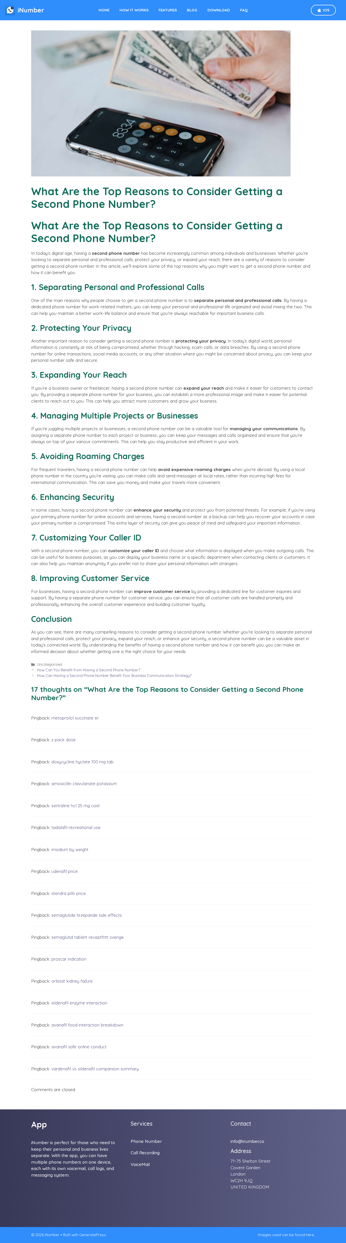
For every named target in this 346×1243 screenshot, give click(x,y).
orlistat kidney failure (72, 981)
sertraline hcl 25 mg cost (75, 805)
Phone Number (146, 1141)
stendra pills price (68, 893)
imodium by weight (69, 849)
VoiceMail (140, 1164)
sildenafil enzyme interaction (79, 1002)
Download (218, 10)
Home (104, 10)
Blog (192, 10)
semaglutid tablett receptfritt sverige (87, 937)
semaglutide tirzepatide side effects (86, 915)
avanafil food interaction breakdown (87, 1025)
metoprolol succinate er (75, 717)
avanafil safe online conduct (79, 1046)
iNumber (31, 10)
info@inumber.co (247, 1141)
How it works (134, 10)
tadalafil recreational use (76, 827)
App (39, 1124)
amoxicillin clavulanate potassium (84, 783)
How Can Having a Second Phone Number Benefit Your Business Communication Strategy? (114, 675)
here (310, 1234)
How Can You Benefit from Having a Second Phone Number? (88, 670)
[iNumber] (10, 10)
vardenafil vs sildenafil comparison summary (95, 1068)
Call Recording (145, 1152)
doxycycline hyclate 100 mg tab (82, 761)
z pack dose (63, 739)
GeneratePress (92, 1234)
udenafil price (64, 871)
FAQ (244, 10)
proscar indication (68, 959)
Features (168, 10)
